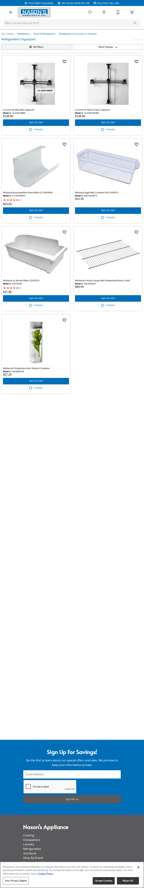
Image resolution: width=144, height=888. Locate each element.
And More (29, 853)
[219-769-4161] (118, 12)
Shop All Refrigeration (44, 33)
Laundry (28, 844)
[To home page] (34, 12)
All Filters (38, 46)
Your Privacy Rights (16, 880)
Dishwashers (31, 840)
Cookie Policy (45, 873)
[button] (10, 12)
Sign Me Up (72, 799)
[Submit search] (135, 23)
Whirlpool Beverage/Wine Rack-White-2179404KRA (28, 192)
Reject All (128, 880)
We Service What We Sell (75, 3)
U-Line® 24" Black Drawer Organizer (92, 110)
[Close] (138, 867)
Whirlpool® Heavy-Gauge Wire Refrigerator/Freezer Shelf (102, 280)
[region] (72, 875)
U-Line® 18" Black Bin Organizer (18, 110)
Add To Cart (36, 122)
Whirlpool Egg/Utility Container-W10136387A (96, 192)
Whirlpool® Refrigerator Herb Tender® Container (26, 368)
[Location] (104, 12)
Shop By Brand (33, 858)
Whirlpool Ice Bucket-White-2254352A (21, 280)
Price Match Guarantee (41, 3)
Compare (38, 129)
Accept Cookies (103, 880)
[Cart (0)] (132, 12)
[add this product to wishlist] (64, 61)
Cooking (28, 835)
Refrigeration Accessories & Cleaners (78, 33)
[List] (90, 12)
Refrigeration (23, 33)
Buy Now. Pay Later (108, 3)
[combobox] (108, 47)
